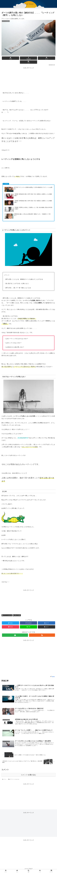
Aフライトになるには (7, 615)
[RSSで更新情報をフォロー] (42, 635)
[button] (52, 418)
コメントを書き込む (28, 775)
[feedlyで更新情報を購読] (15, 635)
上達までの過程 (17, 615)
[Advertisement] (28, 79)
